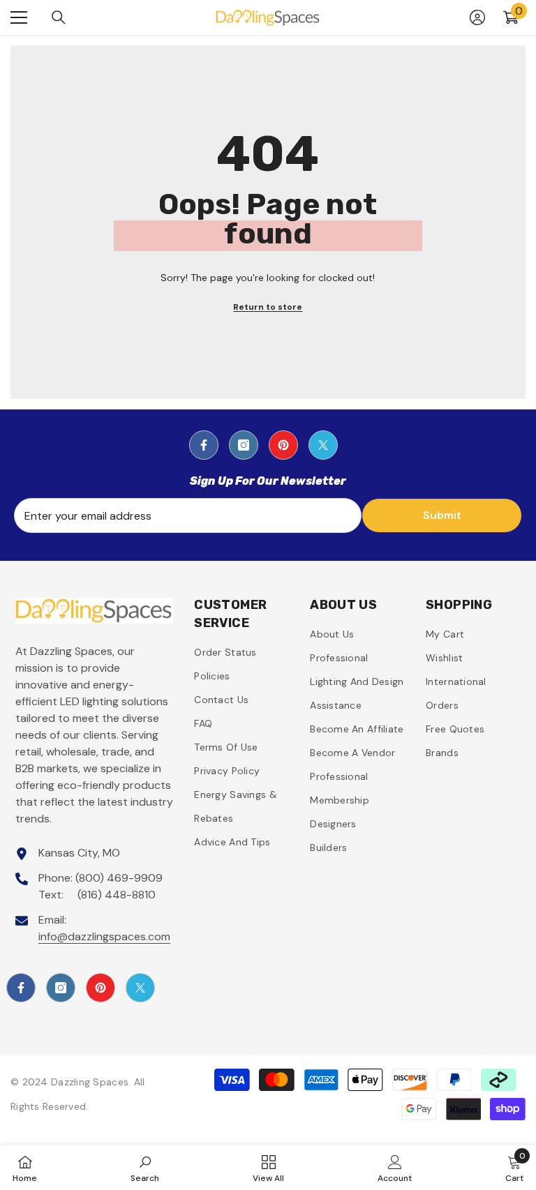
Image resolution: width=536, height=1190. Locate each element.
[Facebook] (203, 445)
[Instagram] (243, 445)
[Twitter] (323, 445)
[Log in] (477, 17)
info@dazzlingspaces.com (104, 936)
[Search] (58, 17)
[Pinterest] (283, 445)
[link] (145, 1167)
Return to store (267, 306)
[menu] (18, 17)
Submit (442, 515)
